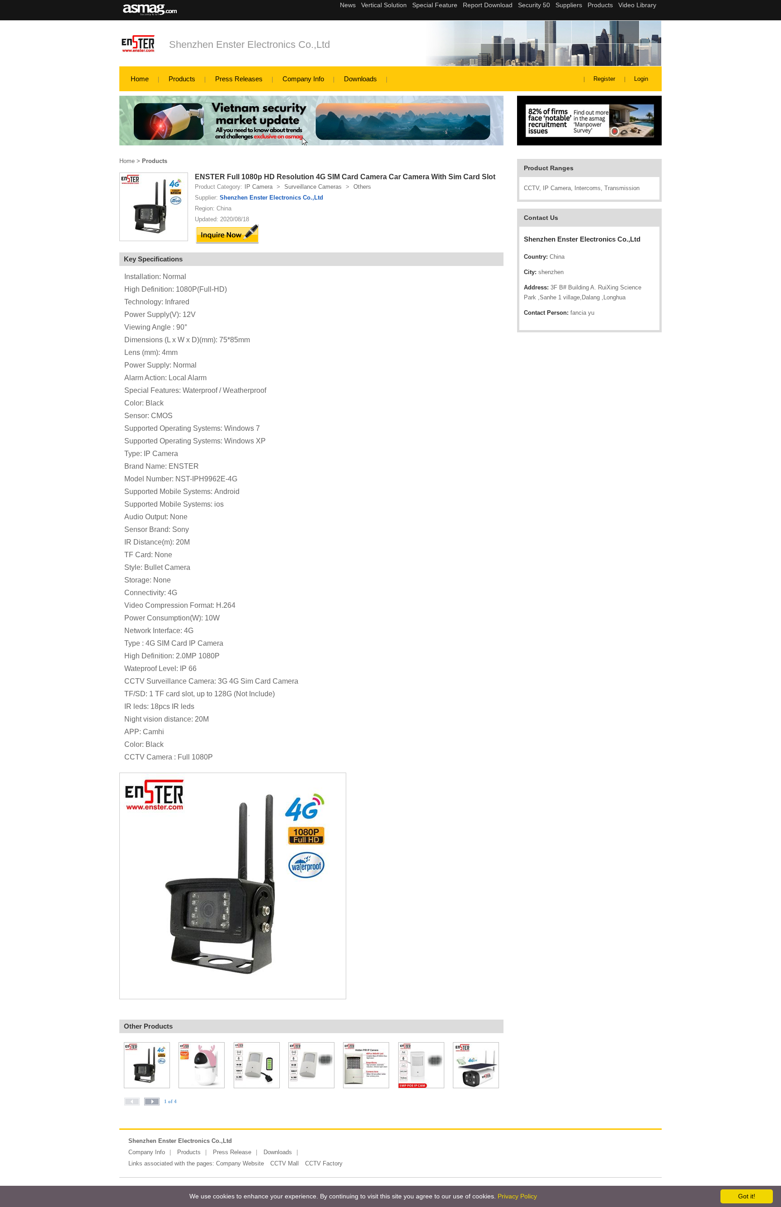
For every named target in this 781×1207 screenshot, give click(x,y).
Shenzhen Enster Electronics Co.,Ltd (249, 44)
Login (641, 78)
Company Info (303, 79)
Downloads (360, 79)
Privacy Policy (517, 1196)
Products (182, 79)
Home (140, 79)
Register (604, 78)
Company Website (240, 1163)
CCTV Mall (284, 1163)
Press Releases (239, 79)
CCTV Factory (324, 1163)
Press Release (232, 1152)
